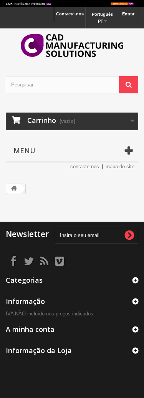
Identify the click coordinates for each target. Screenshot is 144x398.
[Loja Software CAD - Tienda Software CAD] (72, 45)
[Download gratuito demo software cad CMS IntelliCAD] (72, 3)
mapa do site (120, 166)
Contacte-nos (70, 14)
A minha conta (30, 329)
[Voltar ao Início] (14, 189)
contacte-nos (84, 166)
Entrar (128, 14)
